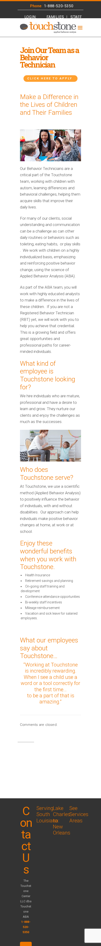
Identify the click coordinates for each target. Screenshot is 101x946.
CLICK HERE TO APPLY (49, 78)
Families (55, 17)
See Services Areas (78, 814)
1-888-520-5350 (58, 6)
